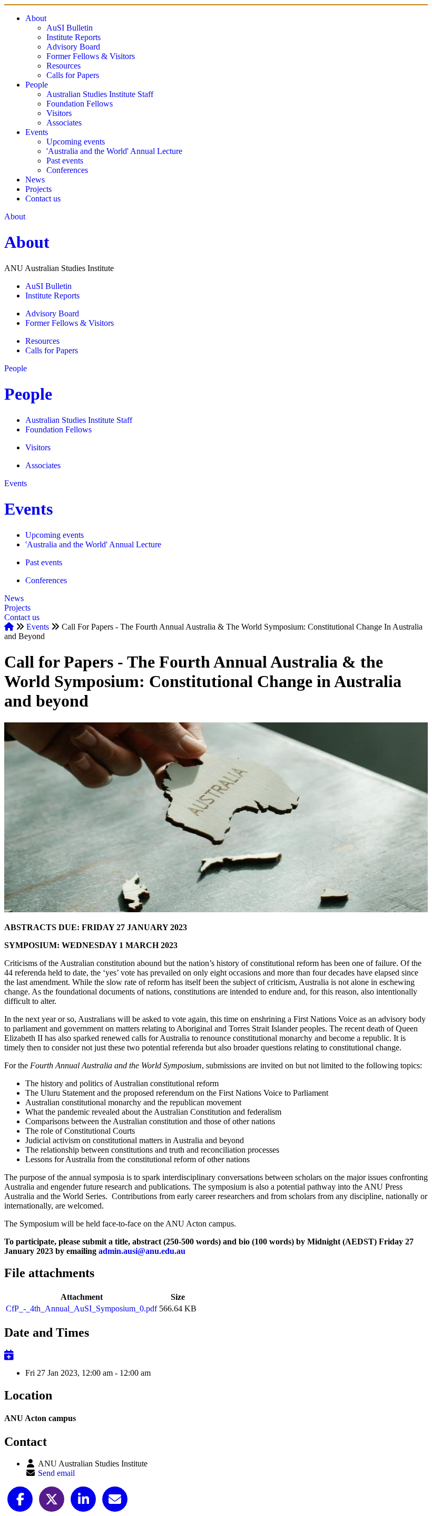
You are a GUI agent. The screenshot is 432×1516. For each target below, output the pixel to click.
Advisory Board (73, 46)
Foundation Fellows (79, 103)
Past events (64, 160)
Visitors (59, 113)
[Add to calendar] (9, 1354)
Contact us (43, 198)
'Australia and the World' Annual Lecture (114, 151)
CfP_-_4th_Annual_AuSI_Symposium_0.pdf (81, 1308)
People (36, 84)
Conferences (67, 170)
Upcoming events (75, 141)
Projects (38, 189)
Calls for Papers (72, 75)
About (35, 18)
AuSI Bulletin (69, 27)
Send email (56, 1473)
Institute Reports (73, 37)
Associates (64, 122)
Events (36, 132)
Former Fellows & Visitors (90, 56)
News (35, 179)
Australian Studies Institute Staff (99, 94)
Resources (63, 65)
